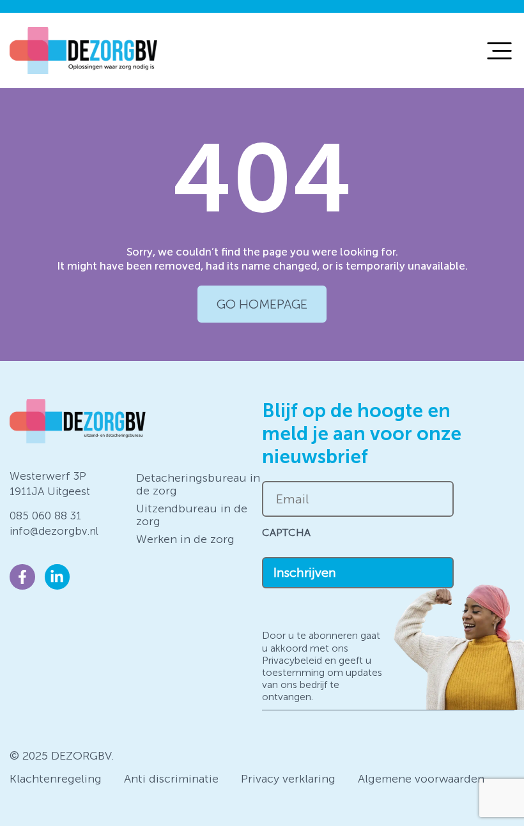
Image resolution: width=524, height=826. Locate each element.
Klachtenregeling (56, 779)
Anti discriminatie (171, 779)
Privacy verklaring (288, 779)
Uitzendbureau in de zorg (191, 514)
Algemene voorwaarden (421, 779)
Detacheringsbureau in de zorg (198, 484)
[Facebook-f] (22, 577)
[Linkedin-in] (57, 577)
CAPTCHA (286, 533)
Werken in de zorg (185, 539)
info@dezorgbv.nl (54, 530)
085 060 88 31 (45, 515)
